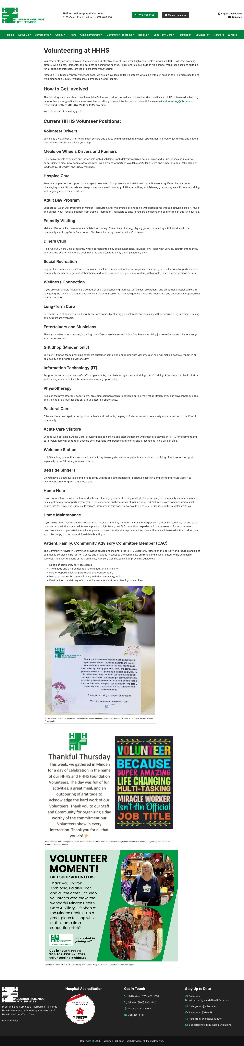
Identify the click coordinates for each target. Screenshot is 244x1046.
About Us (23, 34)
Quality (59, 34)
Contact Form (135, 1014)
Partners (219, 34)
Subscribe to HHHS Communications (210, 1024)
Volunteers (201, 34)
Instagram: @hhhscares (202, 1006)
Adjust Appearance (231, 13)
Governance (42, 34)
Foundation (185, 34)
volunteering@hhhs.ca (176, 101)
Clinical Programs (90, 34)
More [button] (233, 34)
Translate (236, 17)
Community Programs (119, 34)
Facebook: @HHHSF (200, 1012)
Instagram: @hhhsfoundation (205, 1018)
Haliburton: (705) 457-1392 (143, 996)
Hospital (142, 34)
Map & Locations (176, 15)
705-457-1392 (146, 15)
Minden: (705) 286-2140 (141, 1002)
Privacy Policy (10, 1020)
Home (10, 34)
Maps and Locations (139, 1008)
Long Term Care (163, 34)
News (72, 34)
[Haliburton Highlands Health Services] (23, 15)
